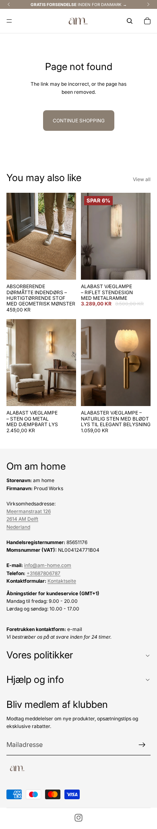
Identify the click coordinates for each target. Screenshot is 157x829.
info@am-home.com (47, 565)
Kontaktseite (62, 581)
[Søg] (129, 21)
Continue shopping (79, 121)
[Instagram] (78, 818)
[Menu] (9, 21)
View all (142, 179)
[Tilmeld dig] (142, 744)
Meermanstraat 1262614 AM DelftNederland (28, 519)
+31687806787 (43, 573)
